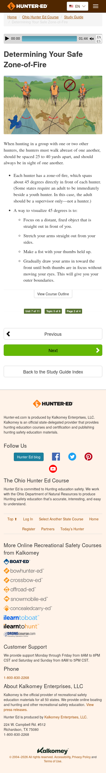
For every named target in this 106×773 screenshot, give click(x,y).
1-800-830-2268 (16, 677)
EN (99, 37)
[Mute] (92, 39)
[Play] (7, 38)
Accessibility (62, 757)
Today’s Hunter (72, 528)
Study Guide (73, 16)
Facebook (56, 457)
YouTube (53, 469)
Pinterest (88, 457)
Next (53, 350)
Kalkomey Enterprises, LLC (65, 716)
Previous (53, 334)
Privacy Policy (81, 757)
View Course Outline (53, 293)
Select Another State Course (61, 518)
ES (99, 41)
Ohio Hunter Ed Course (40, 16)
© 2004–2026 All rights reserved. (31, 757)
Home (12, 16)
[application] (53, 39)
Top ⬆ (12, 518)
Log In (28, 518)
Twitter (72, 457)
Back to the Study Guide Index (53, 371)
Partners (47, 528)
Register (28, 528)
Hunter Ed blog (28, 456)
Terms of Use (52, 761)
